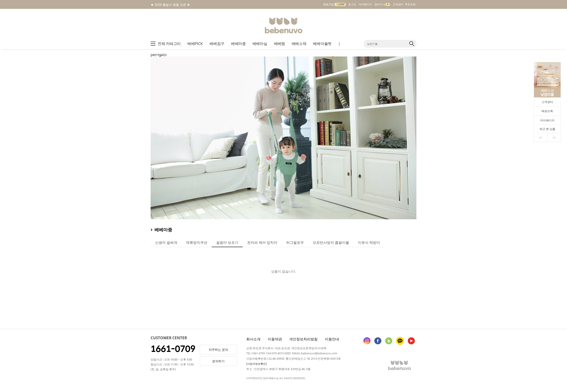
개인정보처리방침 (303, 339)
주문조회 (410, 4)
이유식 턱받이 (369, 242)
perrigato (158, 54)
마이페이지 (365, 4)
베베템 (279, 43)
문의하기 (218, 361)
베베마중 (238, 43)
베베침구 (217, 43)
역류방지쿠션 (196, 242)
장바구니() (382, 4)
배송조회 (547, 111)
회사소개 (253, 339)
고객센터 (398, 4)
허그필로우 (295, 242)
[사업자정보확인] (256, 364)
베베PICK (195, 43)
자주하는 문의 (218, 349)
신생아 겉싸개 (166, 242)
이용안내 (332, 339)
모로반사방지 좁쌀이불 (331, 242)
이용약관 (275, 339)
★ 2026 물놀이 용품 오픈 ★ (170, 4)
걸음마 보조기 (227, 242)
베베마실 (259, 43)
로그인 (352, 4)
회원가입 (334, 4)
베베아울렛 (322, 43)
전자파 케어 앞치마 (262, 242)
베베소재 (299, 43)
